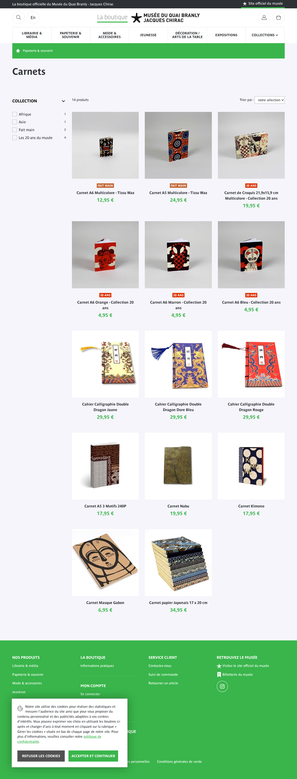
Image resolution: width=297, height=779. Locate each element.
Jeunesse (148, 35)
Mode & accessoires (109, 35)
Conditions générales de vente (179, 761)
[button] (40, 666)
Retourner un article (163, 683)
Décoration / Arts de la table (187, 35)
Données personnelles (133, 761)
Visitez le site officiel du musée (246, 666)
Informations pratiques (97, 666)
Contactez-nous (159, 666)
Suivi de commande (163, 674)
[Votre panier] (278, 17)
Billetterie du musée (238, 674)
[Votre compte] (264, 17)
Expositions (226, 35)
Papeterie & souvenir (70, 35)
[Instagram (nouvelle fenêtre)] (223, 687)
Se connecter (90, 694)
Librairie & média (32, 35)
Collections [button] (263, 35)
